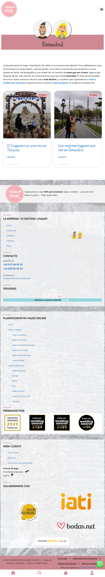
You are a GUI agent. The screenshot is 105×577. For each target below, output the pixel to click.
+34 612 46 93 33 (13, 264)
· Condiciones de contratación (20, 463)
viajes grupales (60, 82)
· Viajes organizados (15, 365)
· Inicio (9, 225)
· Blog (8, 246)
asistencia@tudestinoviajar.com (16, 278)
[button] (101, 9)
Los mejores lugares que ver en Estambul (76, 147)
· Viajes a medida (14, 329)
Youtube (66, 300)
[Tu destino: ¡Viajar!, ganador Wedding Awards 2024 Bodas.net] (37, 430)
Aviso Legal (62, 558)
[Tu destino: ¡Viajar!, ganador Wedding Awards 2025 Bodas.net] (62, 430)
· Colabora (10, 235)
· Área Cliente (13, 452)
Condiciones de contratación (85, 558)
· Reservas (11, 458)
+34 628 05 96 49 (13, 268)
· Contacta (10, 240)
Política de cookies (89, 563)
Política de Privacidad (67, 563)
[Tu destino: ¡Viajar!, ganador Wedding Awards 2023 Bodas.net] (12, 430)
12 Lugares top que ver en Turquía (27, 147)
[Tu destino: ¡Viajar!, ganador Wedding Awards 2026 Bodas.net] (86, 430)
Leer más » (11, 157)
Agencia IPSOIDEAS (87, 567)
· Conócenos (11, 230)
